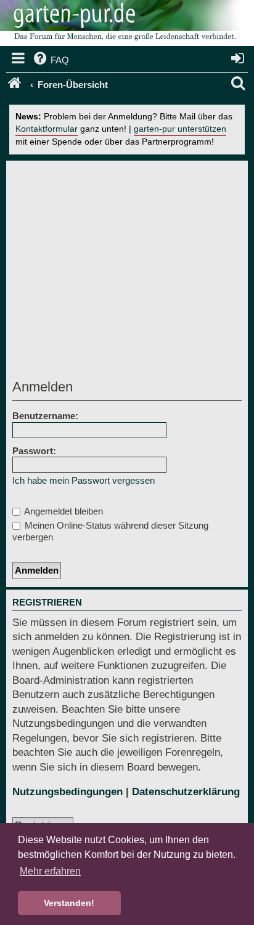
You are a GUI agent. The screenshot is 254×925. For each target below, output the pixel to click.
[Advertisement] (127, 273)
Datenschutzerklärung (186, 792)
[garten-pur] (123, 24)
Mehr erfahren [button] (50, 871)
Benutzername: (45, 415)
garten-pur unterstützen (180, 129)
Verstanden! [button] (69, 903)
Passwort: (34, 451)
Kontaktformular (46, 129)
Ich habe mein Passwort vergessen (83, 480)
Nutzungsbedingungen (67, 792)
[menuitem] (50, 60)
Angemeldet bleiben (62, 511)
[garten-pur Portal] (15, 84)
